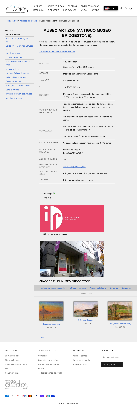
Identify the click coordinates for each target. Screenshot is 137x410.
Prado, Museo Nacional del (18, 85)
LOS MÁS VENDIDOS (55, 6)
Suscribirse (111, 365)
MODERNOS (38, 10)
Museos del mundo (28, 21)
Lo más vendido (12, 356)
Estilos (8, 368)
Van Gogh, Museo (14, 98)
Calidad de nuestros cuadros (53, 288)
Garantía (114, 288)
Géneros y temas (12, 373)
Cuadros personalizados (16, 364)
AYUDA (84, 10)
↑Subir (41, 337)
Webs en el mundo (81, 360)
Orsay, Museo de (13, 81)
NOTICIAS (95, 10)
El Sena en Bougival (85, 320)
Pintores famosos (13, 360)
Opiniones (126, 288)
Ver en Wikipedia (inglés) (74, 166)
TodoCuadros (11, 21)
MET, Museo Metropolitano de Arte (19, 63)
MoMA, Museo (12, 69)
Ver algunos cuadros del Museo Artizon (57, 51)
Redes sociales (79, 364)
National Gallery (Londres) (18, 73)
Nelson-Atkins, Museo (16, 77)
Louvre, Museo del (14, 57)
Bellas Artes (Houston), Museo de (19, 47)
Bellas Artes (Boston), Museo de (19, 40)
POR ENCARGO (69, 10)
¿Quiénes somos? (78, 288)
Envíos (41, 368)
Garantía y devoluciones (49, 360)
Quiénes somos (80, 356)
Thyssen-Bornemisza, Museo (19, 94)
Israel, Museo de (13, 53)
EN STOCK (72, 6)
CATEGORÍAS (53, 10)
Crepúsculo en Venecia (51, 324)
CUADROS (38, 6)
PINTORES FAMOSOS (90, 6)
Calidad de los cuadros (48, 364)
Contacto (42, 356)
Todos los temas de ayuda (50, 373)
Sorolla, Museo (12, 90)
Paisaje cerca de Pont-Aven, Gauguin (120, 324)
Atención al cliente (98, 288)
